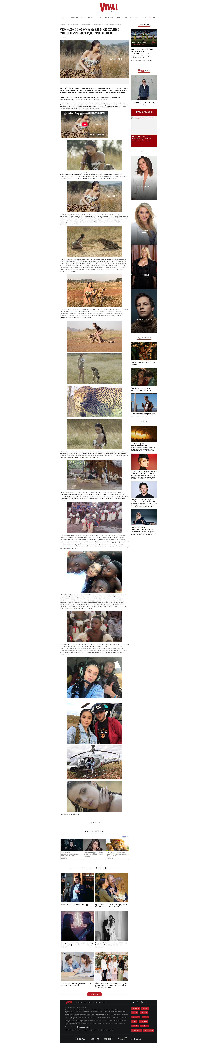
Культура (136, 1017)
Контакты (87, 1002)
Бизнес (135, 1026)
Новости (136, 1008)
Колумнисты (148, 1030)
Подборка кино (144, 338)
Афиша (144, 421)
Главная (62, 24)
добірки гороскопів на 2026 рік (144, 104)
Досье (144, 151)
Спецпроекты (144, 25)
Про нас (79, 1002)
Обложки (145, 1026)
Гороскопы (136, 1030)
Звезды (145, 1008)
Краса (135, 1012)
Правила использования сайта (73, 1030)
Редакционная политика (106, 1030)
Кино (134, 1021)
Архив (68, 24)
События (144, 1012)
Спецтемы (143, 1021)
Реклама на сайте (99, 1002)
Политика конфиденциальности (90, 1030)
